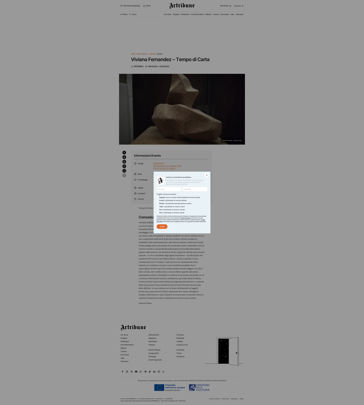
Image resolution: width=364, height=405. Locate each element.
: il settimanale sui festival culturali (171, 213)
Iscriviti (162, 227)
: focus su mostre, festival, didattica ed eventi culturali (179, 197)
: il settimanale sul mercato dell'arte (173, 200)
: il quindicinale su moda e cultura (172, 207)
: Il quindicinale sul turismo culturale (172, 210)
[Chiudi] (207, 175)
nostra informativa (186, 218)
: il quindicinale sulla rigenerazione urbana (175, 203)
